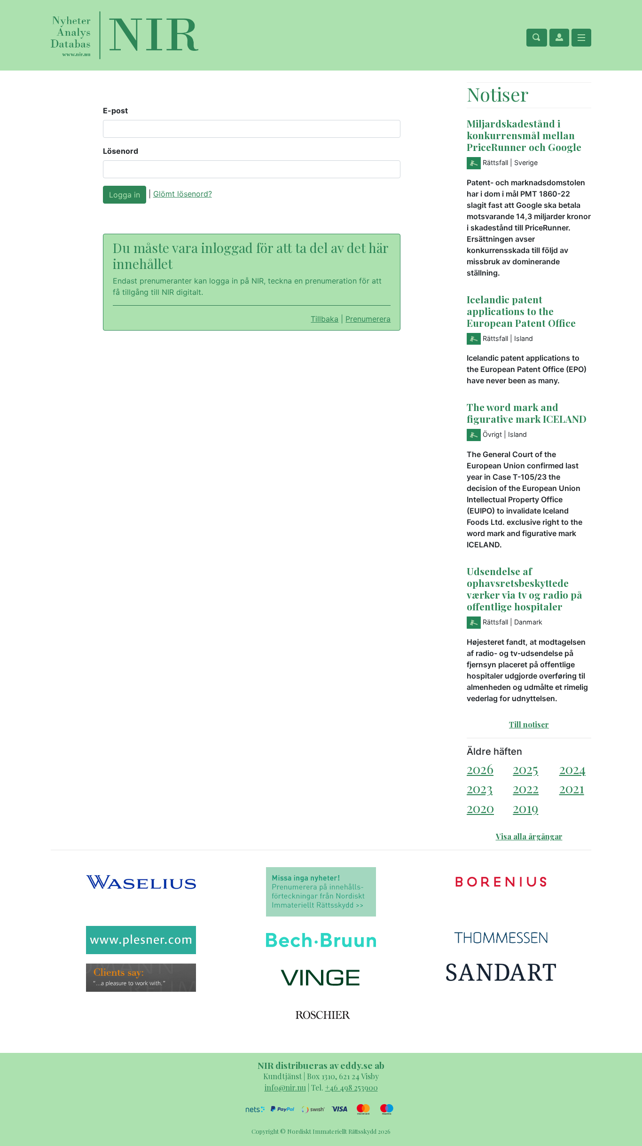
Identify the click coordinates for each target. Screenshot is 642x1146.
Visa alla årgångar (529, 836)
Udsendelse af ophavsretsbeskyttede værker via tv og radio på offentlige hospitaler (524, 588)
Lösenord (120, 151)
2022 (526, 788)
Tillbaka (324, 319)
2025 (525, 768)
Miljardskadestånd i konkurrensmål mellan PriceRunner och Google (524, 135)
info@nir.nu (285, 1087)
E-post (115, 110)
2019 (525, 807)
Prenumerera (368, 319)
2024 (572, 768)
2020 (480, 807)
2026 (480, 768)
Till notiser (529, 724)
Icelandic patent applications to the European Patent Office (521, 310)
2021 (571, 788)
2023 (480, 788)
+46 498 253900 (351, 1087)
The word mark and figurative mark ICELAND (527, 412)
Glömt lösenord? (182, 193)
